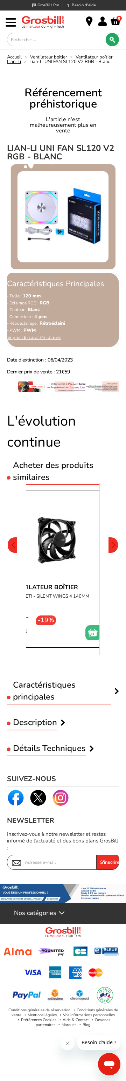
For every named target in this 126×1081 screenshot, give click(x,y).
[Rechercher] (112, 39)
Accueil (14, 57)
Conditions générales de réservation (39, 1010)
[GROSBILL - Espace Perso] (102, 21)
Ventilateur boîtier (48, 57)
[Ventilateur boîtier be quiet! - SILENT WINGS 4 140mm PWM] (56, 568)
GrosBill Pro (48, 5)
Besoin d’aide (84, 5)
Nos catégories (35, 913)
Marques (69, 1024)
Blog (86, 1024)
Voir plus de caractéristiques (32, 338)
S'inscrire (109, 862)
